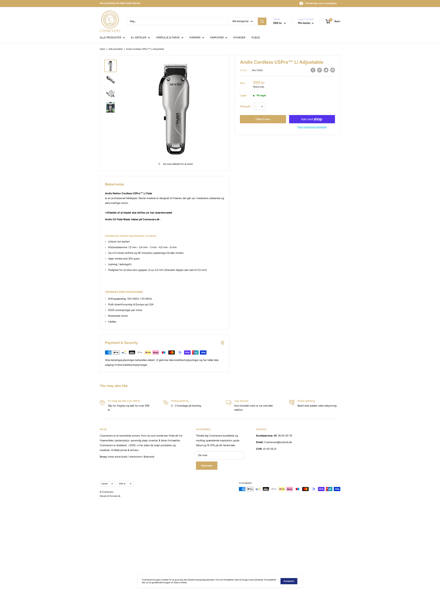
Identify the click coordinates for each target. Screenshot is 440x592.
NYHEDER (239, 37)
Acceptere (289, 581)
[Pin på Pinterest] (319, 69)
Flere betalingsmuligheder (312, 127)
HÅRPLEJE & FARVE (168, 37)
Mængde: (245, 106)
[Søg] (262, 21)
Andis (243, 70)
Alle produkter (116, 49)
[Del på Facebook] (313, 69)
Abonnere (206, 465)
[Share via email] (332, 69)
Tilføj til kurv (262, 119)
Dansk (105, 483)
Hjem (102, 49)
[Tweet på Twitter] (326, 69)
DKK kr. (122, 483)
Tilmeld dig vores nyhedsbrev (321, 3)
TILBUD (255, 37)
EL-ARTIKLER (138, 37)
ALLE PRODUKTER (110, 37)
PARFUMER (217, 37)
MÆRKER (194, 37)
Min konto (304, 23)
